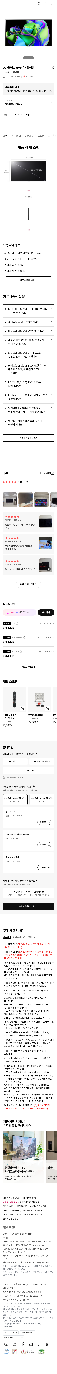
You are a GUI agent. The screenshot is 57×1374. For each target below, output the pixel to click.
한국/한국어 (8, 1337)
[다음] (32, 57)
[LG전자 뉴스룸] (31, 1344)
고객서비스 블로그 (27, 1332)
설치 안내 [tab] (32, 937)
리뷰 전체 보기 (27, 584)
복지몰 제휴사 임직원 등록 (33, 1210)
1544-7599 (38, 1245)
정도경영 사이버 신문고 (32, 1214)
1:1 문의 (6, 1238)
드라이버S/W (28, 770)
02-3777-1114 (25, 1234)
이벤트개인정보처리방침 (29, 1202)
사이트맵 (6, 1198)
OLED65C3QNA (13, 77)
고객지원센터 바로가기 (28, 906)
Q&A (29, 135)
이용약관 (16, 1198)
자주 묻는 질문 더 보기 (28, 438)
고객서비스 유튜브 (10, 1332)
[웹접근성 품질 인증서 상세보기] (41, 1351)
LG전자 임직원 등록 (38, 1206)
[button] (39, 3)
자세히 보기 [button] (33, 786)
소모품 (41, 135)
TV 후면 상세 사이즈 (42, 761)
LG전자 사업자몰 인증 (12, 1214)
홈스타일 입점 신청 (10, 1219)
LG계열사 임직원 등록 (12, 1210)
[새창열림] (6, 1344)
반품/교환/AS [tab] (19, 937)
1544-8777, (34, 1256)
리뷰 (16, 135)
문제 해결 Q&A (15, 761)
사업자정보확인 (9, 1288)
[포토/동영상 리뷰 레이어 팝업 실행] (10, 499)
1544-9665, (43, 1249)
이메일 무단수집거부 (30, 1198)
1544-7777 (19, 1252)
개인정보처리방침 (10, 1202)
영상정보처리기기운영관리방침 (15, 1206)
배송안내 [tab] (7, 937)
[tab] (15, 799)
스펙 (5, 135)
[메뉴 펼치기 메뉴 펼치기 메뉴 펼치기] (54, 135)
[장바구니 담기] (22, 708)
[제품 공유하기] (53, 68)
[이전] (25, 57)
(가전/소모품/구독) (40, 1241)
